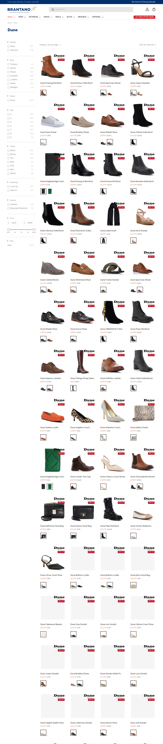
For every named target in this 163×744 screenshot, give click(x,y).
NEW (20, 17)
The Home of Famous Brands (143, 2)
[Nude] (133, 240)
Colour (12, 146)
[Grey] (43, 290)
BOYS (69, 17)
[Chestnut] (50, 290)
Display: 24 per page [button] (49, 45)
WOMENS (33, 17)
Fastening (14, 182)
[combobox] (91, 9)
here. (52, 2)
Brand (12, 96)
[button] (154, 9)
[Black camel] (103, 240)
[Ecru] (103, 487)
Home (10, 23)
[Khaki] (73, 585)
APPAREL (96, 17)
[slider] (8, 229)
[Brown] (110, 93)
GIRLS (58, 17)
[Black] (73, 93)
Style (12, 60)
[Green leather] (50, 191)
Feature (13, 200)
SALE (10, 17)
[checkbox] (21, 46)
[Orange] (43, 437)
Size (11, 110)
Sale (11, 241)
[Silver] (103, 437)
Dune (16, 23)
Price (12, 218)
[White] (43, 142)
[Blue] (80, 142)
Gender (13, 42)
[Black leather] (43, 191)
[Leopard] (103, 339)
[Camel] (103, 683)
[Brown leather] (73, 388)
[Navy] (80, 585)
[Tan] (43, 93)
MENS (46, 17)
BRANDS (82, 17)
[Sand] (73, 142)
